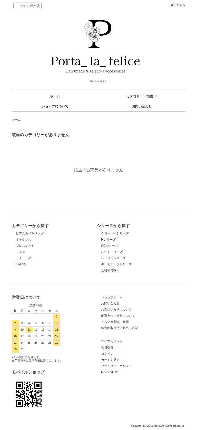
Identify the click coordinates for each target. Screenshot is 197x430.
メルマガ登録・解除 (115, 322)
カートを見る (110, 360)
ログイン (107, 353)
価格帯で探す (112, 270)
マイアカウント (112, 341)
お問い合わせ (142, 106)
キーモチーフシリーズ (116, 264)
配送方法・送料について (118, 316)
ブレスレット (25, 246)
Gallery (21, 264)
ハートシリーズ (112, 252)
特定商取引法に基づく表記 (119, 328)
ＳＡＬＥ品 (23, 258)
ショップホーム (112, 297)
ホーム (55, 96)
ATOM (114, 372)
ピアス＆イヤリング (30, 233)
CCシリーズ (109, 246)
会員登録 (107, 347)
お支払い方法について (116, 309)
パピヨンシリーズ (113, 258)
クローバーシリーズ (115, 233)
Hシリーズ (108, 239)
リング (20, 252)
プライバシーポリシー (116, 366)
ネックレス (23, 239)
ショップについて (55, 106)
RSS (104, 372)
